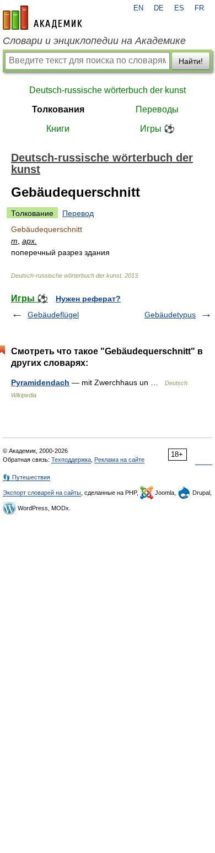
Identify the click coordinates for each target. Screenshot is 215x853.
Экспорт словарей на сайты (42, 492)
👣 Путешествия (26, 477)
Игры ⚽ (157, 128)
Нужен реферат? (88, 298)
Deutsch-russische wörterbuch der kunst (107, 90)
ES (179, 8)
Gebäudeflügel (53, 314)
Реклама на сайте (119, 459)
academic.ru (42, 18)
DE (159, 8)
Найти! (191, 61)
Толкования (58, 109)
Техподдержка (71, 459)
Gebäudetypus (170, 314)
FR (199, 8)
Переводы (157, 109)
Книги (57, 128)
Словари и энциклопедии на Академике (94, 40)
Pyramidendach (40, 382)
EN (138, 8)
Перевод (78, 213)
